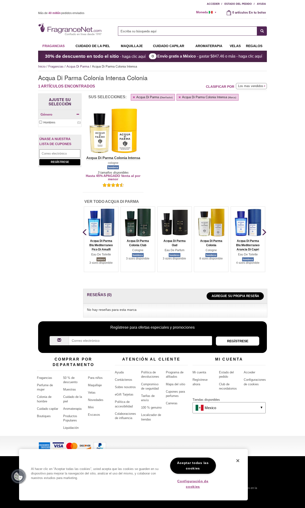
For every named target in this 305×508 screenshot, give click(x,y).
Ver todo (111, 202)
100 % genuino (151, 407)
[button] (113, 133)
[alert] (207, 12)
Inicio (42, 66)
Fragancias (53, 46)
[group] (101, 239)
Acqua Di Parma (78, 66)
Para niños (95, 378)
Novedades (95, 400)
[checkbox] (59, 123)
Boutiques (44, 416)
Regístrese (60, 162)
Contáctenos (123, 379)
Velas (92, 392)
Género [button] (46, 114)
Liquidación (71, 428)
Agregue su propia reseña (235, 296)
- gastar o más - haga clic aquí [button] (209, 56)
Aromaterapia (72, 408)
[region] (133, 474)
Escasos (94, 414)
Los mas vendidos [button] (250, 86)
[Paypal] (100, 446)
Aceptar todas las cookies (192, 465)
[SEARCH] (262, 31)
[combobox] (192, 31)
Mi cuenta (199, 372)
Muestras (69, 389)
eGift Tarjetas (124, 394)
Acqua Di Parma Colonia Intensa (208, 97)
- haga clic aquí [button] (95, 56)
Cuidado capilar (168, 46)
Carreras (172, 403)
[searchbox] (187, 31)
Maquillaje (132, 46)
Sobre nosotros (125, 387)
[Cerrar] (238, 460)
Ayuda (261, 3)
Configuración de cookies (192, 483)
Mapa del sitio (175, 384)
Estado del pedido (238, 3)
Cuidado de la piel (93, 46)
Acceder (213, 3)
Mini (91, 407)
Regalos (254, 46)
